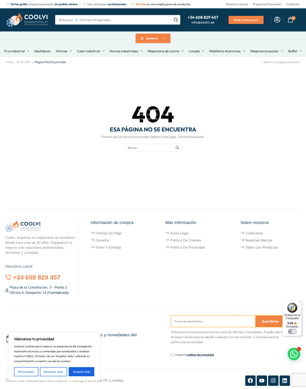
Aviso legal (179, 233)
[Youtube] (262, 380)
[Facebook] (250, 380)
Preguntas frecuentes (267, 4)
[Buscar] (177, 147)
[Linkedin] (285, 380)
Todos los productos (261, 247)
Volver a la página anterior (281, 62)
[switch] (292, 331)
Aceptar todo (81, 372)
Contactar (293, 4)
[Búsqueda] (176, 19)
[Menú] (299, 302)
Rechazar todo (53, 372)
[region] (54, 356)
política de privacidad (200, 354)
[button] (277, 20)
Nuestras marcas (237, 4)
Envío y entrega (108, 247)
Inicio (9, 62)
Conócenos (254, 233)
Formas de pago (109, 233)
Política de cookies (185, 240)
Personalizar (26, 372)
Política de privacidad (187, 247)
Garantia (102, 240)
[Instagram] (273, 380)
